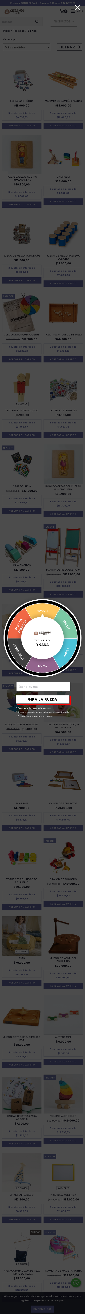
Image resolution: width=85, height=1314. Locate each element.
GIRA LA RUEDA (42, 699)
